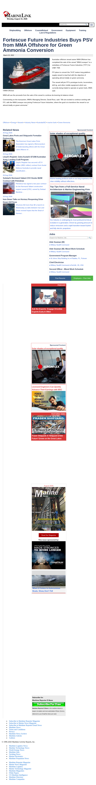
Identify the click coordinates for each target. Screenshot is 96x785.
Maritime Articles (15, 736)
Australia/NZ (41, 122)
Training (82, 30)
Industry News (30, 122)
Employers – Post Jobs (82, 278)
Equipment (71, 30)
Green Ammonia (64, 122)
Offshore (28, 30)
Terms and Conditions (17, 729)
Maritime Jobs (14, 752)
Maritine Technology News (19, 748)
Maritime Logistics (16, 767)
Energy (13, 122)
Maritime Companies (16, 779)
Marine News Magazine (18, 765)
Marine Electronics (16, 756)
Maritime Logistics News (18, 746)
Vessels (20, 122)
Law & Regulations (47, 33)
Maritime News (14, 727)
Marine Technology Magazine (20, 769)
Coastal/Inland (41, 30)
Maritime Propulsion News (19, 758)
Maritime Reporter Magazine (19, 762)
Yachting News (14, 754)
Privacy (12, 732)
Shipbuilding (15, 30)
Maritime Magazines (16, 771)
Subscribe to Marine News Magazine (22, 723)
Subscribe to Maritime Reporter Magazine (24, 721)
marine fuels (52, 122)
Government (56, 30)
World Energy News (16, 750)
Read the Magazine (48, 535)
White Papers (14, 773)
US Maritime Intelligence (18, 775)
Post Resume (60, 278)
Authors (12, 738)
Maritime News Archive (18, 734)
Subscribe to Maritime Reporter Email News (25, 725)
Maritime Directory (16, 777)
